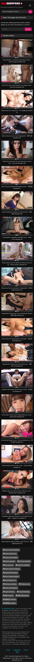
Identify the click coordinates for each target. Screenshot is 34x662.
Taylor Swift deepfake (11, 588)
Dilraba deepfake (10, 561)
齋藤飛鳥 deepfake (10, 603)
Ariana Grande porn (10, 553)
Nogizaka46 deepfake (11, 572)
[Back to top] (28, 656)
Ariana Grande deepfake (12, 549)
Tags (17, 652)
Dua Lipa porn (9, 565)
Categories (16, 650)
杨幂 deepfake (9, 595)
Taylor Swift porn (9, 591)
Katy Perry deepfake (23, 565)
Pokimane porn (25, 584)
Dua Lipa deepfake (24, 561)
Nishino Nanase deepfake (12, 568)
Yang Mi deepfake (24, 591)
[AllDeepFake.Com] (14, 4)
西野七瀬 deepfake (23, 595)
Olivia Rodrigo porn (10, 580)
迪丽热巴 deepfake (10, 599)
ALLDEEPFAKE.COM (8, 608)
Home (8, 650)
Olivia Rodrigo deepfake (12, 576)
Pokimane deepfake (10, 584)
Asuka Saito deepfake (11, 557)
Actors (26, 650)
